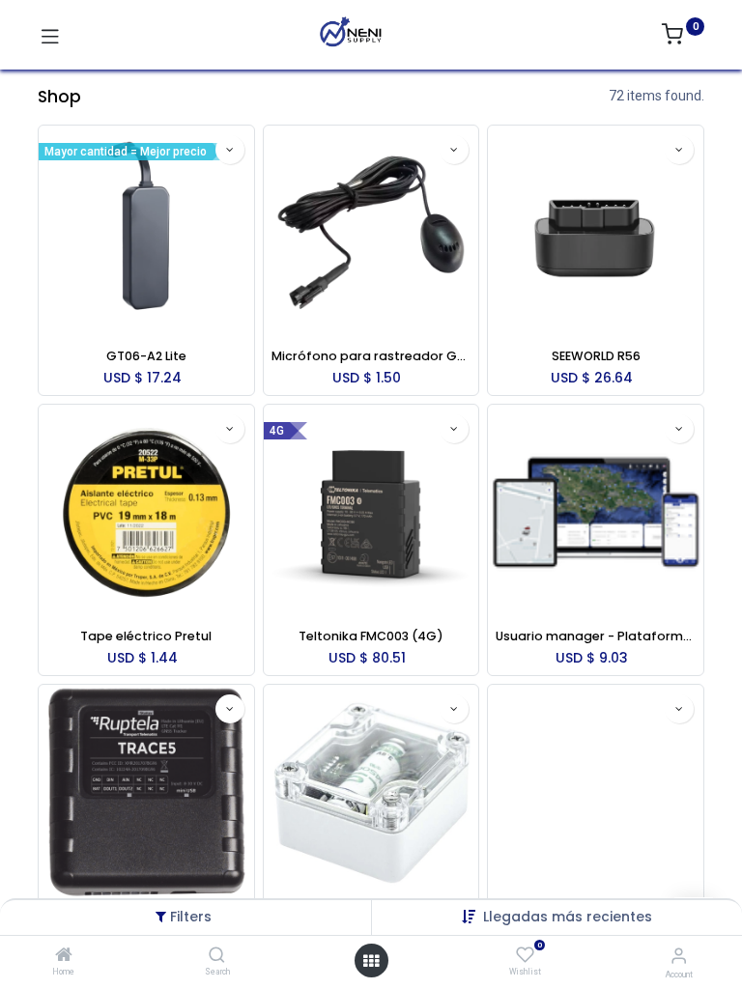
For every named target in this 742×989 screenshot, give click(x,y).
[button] (567, 916)
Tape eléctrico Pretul (146, 636)
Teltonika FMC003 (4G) (371, 636)
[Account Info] (679, 956)
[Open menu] (371, 961)
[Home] (63, 956)
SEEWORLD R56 (596, 356)
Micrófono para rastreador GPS (371, 356)
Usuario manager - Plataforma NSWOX (596, 636)
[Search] (217, 956)
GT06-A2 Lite (146, 356)
